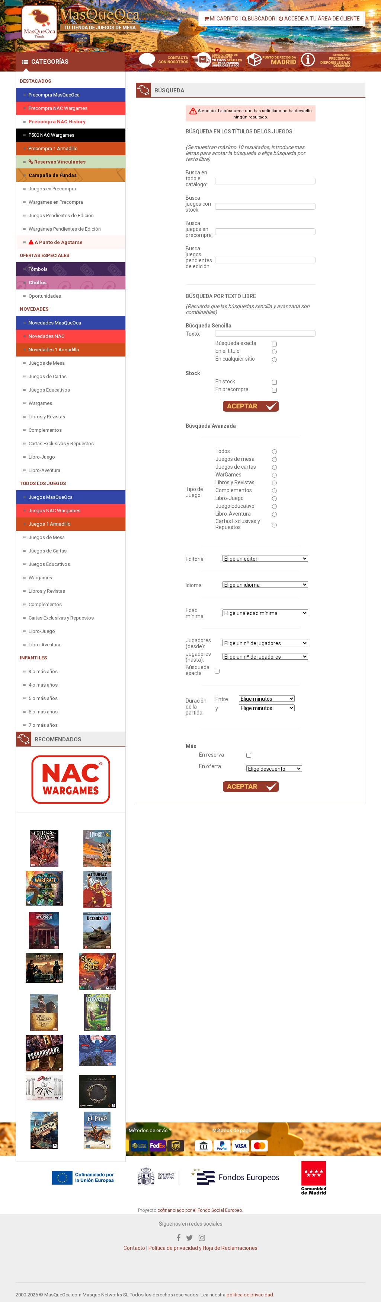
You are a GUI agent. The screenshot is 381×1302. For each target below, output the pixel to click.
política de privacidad (250, 1295)
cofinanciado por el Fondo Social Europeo (199, 1210)
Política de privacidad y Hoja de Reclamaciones (202, 1248)
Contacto (134, 1248)
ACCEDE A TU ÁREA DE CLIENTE (321, 19)
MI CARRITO (223, 19)
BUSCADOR (261, 19)
